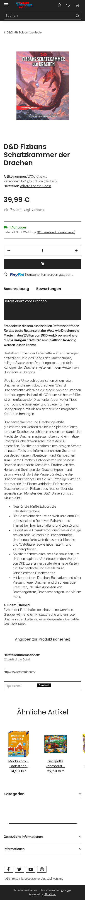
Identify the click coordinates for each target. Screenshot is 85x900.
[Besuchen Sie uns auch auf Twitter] (19, 869)
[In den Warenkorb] (7, 44)
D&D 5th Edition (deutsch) (38, 181)
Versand (38, 209)
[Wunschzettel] (68, 4)
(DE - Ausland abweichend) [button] (56, 232)
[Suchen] (77, 16)
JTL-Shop (50, 894)
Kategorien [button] (14, 794)
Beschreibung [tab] (16, 288)
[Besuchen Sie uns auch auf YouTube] (30, 869)
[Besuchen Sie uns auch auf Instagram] (41, 869)
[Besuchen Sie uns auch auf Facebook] (8, 869)
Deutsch (44, 685)
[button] (59, 4)
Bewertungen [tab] (48, 288)
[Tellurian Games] (24, 5)
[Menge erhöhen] (76, 250)
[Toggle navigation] (6, 3)
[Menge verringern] (9, 250)
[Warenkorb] (77, 4)
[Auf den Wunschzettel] (72, 56)
